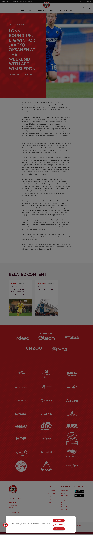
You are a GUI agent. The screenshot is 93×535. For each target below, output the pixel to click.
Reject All (58, 528)
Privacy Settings (59, 524)
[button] (5, 525)
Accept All (58, 520)
